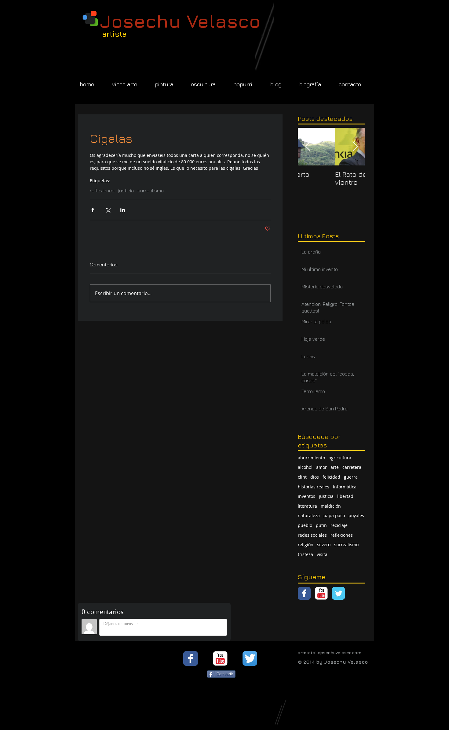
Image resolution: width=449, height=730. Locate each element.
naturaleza (309, 515)
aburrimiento (311, 458)
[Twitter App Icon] (250, 658)
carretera (351, 467)
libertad (345, 496)
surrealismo (150, 190)
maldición (331, 506)
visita (322, 554)
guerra (351, 477)
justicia (126, 190)
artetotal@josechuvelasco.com (329, 652)
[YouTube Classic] (321, 593)
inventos (306, 496)
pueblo (305, 525)
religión (305, 544)
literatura (307, 506)
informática (344, 487)
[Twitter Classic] (338, 593)
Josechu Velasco (180, 21)
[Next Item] (355, 146)
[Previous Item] (307, 146)
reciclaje (339, 525)
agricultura (340, 458)
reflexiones (102, 190)
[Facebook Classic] (304, 593)
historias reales (313, 487)
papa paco (334, 515)
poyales (356, 515)
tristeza (305, 554)
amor (321, 467)
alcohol (305, 467)
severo (323, 544)
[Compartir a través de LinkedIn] (123, 210)
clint (302, 477)
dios (314, 477)
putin (321, 525)
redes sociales (312, 535)
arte (334, 467)
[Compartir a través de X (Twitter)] (108, 210)
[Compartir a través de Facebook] (93, 210)
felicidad (331, 477)
